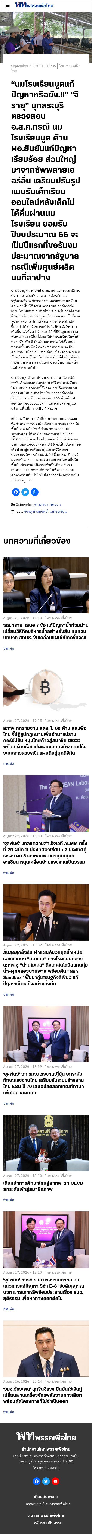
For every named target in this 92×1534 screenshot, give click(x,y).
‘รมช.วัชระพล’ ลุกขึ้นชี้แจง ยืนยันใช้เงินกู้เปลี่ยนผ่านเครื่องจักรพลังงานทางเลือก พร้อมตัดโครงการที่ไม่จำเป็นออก (42, 1395)
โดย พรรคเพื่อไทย (58, 618)
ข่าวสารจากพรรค (47, 505)
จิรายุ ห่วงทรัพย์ (36, 512)
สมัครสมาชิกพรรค (48, 1523)
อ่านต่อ (8, 648)
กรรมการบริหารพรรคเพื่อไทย (48, 1504)
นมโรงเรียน (58, 512)
